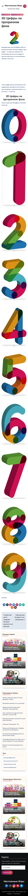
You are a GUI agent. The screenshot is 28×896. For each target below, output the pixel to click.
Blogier (9, 893)
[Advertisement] (14, 72)
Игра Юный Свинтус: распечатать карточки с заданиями (12, 649)
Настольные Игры (13, 6)
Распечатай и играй (17, 14)
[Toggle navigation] (2, 6)
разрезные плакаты (10, 764)
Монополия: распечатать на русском (13, 703)
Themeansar (16, 893)
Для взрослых (6, 14)
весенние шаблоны (9, 757)
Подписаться (7, 872)
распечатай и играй (10, 767)
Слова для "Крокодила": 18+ (11, 724)
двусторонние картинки (11, 761)
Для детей (8, 642)
